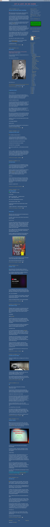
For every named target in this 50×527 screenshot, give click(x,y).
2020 (32, 45)
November (33, 55)
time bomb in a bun (13, 305)
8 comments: (19, 517)
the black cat (11, 478)
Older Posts (27, 520)
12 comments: (19, 415)
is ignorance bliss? (13, 90)
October (33, 74)
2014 (32, 50)
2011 (32, 87)
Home (19, 520)
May (33, 80)
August (33, 76)
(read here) (25, 330)
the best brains (12, 162)
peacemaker (11, 49)
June (33, 79)
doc (35, 36)
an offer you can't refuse (14, 355)
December (33, 54)
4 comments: (19, 127)
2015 (32, 49)
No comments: (20, 186)
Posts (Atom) (15, 522)
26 (9, 384)
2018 (32, 46)
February (33, 84)
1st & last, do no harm (25, 4)
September (33, 75)
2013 (32, 51)
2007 (32, 92)
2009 (32, 89)
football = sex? (12, 266)
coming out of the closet (14, 132)
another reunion (12, 420)
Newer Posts (10, 520)
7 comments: (19, 157)
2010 (32, 88)
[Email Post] (22, 127)
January (33, 85)
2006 (32, 93)
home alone (11, 211)
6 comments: (19, 474)
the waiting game (12, 190)
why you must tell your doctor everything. (17, 10)
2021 (32, 44)
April (33, 81)
